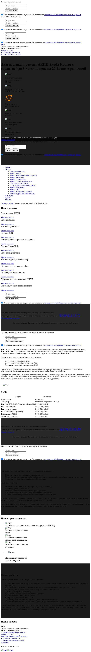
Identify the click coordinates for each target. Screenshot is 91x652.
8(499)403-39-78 (70, 429)
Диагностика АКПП (17, 171)
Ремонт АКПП (15, 173)
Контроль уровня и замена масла (22, 193)
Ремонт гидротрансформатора (21, 181)
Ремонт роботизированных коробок (23, 175)
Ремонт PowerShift (17, 177)
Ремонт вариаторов (17, 187)
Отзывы (8, 200)
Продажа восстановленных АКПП (23, 185)
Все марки (9, 196)
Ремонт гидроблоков (17, 179)
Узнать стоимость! (8, 140)
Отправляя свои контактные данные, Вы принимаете (42, 15)
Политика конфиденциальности (13, 632)
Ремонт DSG (14, 189)
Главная (8, 167)
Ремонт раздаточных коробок (21, 191)
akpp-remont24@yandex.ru (10, 52)
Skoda (11, 203)
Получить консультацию (10, 318)
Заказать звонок (11, 10)
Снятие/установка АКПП (19, 183)
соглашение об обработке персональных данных (62, 15)
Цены (7, 198)
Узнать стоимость (12, 25)
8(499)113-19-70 (7, 50)
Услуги (8, 169)
